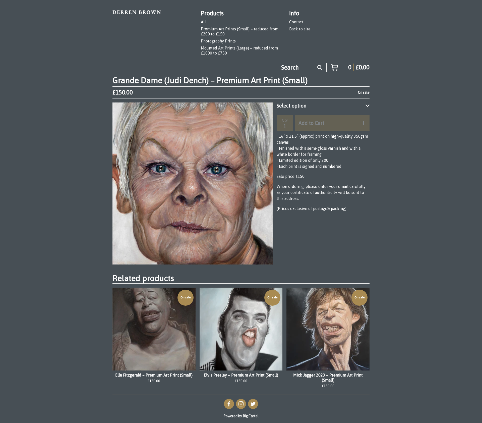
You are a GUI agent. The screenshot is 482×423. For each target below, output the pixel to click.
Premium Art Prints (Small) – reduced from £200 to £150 (239, 31)
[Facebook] (229, 404)
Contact (296, 22)
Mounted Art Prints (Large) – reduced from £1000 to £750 (239, 50)
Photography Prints (218, 41)
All (203, 22)
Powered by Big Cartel (241, 416)
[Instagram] (241, 404)
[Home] (136, 33)
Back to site (300, 29)
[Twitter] (253, 404)
